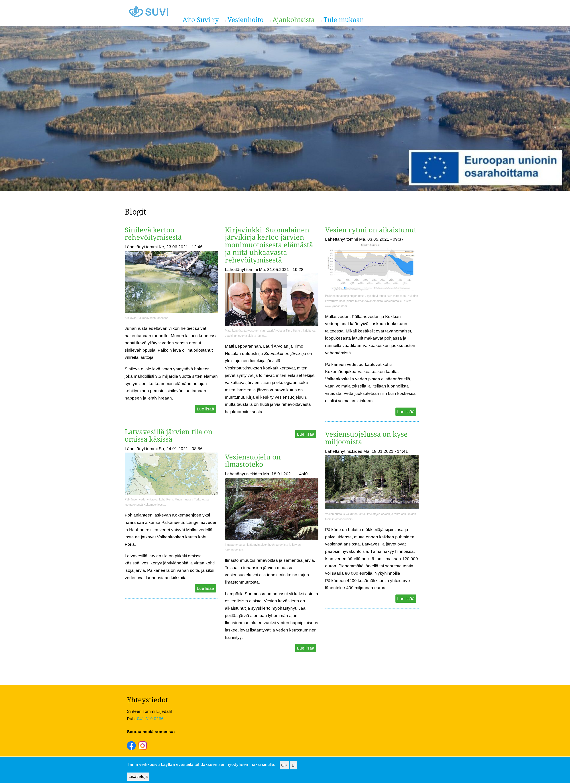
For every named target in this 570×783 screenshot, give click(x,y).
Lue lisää (205, 409)
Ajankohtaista (294, 19)
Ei (293, 765)
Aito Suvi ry (201, 19)
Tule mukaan (344, 19)
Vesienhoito (246, 19)
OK (284, 765)
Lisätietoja (138, 776)
